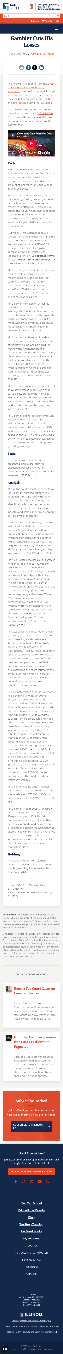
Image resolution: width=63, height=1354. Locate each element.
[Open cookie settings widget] (4, 1349)
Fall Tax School (31, 1203)
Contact (31, 1273)
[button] (21, 67)
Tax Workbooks (31, 1231)
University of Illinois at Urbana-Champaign (31, 1320)
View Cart (48, 21)
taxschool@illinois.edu (34, 921)
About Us (31, 1245)
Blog (31, 1217)
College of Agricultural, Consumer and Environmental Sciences (31, 1326)
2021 (30, 87)
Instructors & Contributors (31, 1252)
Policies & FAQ (31, 1259)
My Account (31, 1238)
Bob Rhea (48, 99)
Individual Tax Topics (42, 54)
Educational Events (31, 1210)
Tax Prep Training (31, 1224)
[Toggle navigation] (57, 29)
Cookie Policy (35, 1349)
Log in (36, 21)
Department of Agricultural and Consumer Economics (31, 1332)
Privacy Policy (18, 1349)
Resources (31, 1266)
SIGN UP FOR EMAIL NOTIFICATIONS (31, 1171)
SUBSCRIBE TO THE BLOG (28, 1126)
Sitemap (48, 1349)
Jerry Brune (19, 102)
